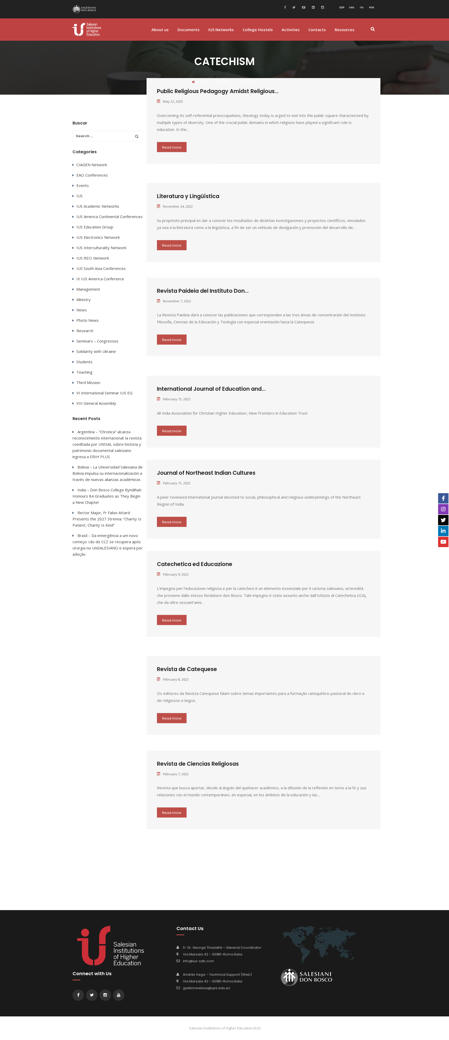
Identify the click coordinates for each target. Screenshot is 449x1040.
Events (82, 185)
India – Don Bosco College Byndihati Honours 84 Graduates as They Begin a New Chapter (106, 496)
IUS (79, 195)
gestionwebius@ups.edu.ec (206, 988)
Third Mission (88, 382)
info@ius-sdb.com (198, 961)
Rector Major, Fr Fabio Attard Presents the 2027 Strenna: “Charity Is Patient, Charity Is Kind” (106, 519)
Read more (171, 147)
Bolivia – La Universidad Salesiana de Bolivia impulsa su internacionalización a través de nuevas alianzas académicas (107, 473)
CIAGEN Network (91, 164)
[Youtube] (303, 7)
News (81, 309)
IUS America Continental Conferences (109, 216)
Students (84, 361)
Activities (291, 30)
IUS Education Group (94, 226)
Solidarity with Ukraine (96, 351)
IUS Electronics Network (98, 237)
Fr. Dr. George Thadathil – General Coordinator (222, 947)
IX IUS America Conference (100, 278)
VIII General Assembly (96, 403)
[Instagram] (322, 7)
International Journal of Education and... (211, 389)
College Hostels (258, 30)
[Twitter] (293, 7)
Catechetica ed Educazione (194, 564)
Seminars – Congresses (97, 341)
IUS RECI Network (92, 258)
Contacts (317, 30)
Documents (188, 30)
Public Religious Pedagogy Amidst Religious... (218, 91)
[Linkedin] (312, 7)
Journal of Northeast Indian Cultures (206, 473)
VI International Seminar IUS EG (104, 392)
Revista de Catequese (187, 669)
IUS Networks (221, 30)
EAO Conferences (92, 175)
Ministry (83, 299)
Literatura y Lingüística (188, 196)
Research (84, 330)
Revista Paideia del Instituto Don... (203, 291)
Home (201, 82)
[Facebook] (286, 7)
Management (88, 289)
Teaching (84, 372)
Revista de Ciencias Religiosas (198, 763)
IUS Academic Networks (97, 206)
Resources (344, 30)
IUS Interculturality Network (101, 247)
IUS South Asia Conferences (101, 268)
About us (160, 30)
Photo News (87, 320)
